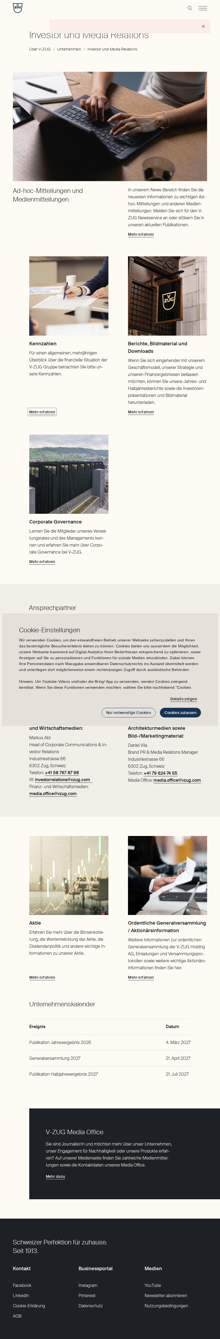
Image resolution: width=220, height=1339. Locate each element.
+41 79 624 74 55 (160, 773)
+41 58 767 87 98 (62, 773)
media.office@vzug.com (177, 780)
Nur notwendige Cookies (128, 712)
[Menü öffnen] (203, 8)
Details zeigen (183, 699)
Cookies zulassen (180, 712)
